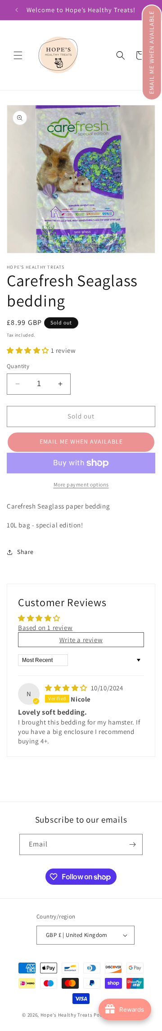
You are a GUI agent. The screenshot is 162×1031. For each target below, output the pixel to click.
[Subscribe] (132, 844)
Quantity (18, 366)
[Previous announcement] (17, 10)
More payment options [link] (81, 484)
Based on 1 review (45, 627)
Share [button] (25, 552)
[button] (152, 52)
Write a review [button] (81, 639)
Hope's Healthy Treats (66, 1015)
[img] (67, 688)
